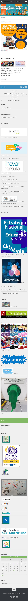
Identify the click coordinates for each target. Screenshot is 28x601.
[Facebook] (21, 87)
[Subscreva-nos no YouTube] (6, 50)
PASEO (23, 283)
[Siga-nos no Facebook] (2, 50)
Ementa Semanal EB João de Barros (10, 158)
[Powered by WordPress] (8, 593)
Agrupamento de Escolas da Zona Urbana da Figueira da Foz (11, 2)
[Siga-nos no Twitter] (4, 50)
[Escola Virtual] (5, 500)
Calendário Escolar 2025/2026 (9, 117)
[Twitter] (23, 87)
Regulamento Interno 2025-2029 (10, 293)
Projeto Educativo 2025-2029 (9, 286)
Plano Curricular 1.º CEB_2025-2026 (10, 183)
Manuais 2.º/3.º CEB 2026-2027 (9, 179)
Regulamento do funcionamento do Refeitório (13, 206)
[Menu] (26, 2)
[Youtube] (26, 87)
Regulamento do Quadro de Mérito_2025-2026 (13, 289)
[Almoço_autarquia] (5, 514)
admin (3, 22)
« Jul (2, 575)
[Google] (4, 504)
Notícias (3, 17)
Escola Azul (15, 373)
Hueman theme (21, 593)
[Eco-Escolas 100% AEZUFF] (5, 475)
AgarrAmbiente (13, 306)
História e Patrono (6, 108)
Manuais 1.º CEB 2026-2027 (9, 176)
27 (14, 571)
